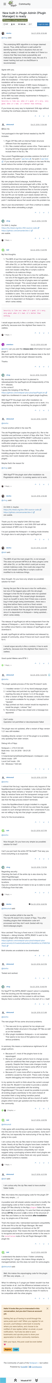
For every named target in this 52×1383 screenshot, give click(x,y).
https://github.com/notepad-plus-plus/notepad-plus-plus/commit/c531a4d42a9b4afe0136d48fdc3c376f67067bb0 (26, 943)
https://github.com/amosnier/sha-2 (16, 230)
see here (25, 159)
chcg (8, 221)
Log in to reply (43, 24)
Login (16, 1349)
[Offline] (4, 33)
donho (8, 33)
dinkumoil (10, 124)
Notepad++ (34, 1363)
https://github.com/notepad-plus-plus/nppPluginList (23, 393)
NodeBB (24, 1367)
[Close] (47, 1308)
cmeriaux (9, 344)
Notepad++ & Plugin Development (16, 20)
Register (8, 1349)
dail (7, 250)
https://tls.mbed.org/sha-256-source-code (19, 228)
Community (25, 4)
